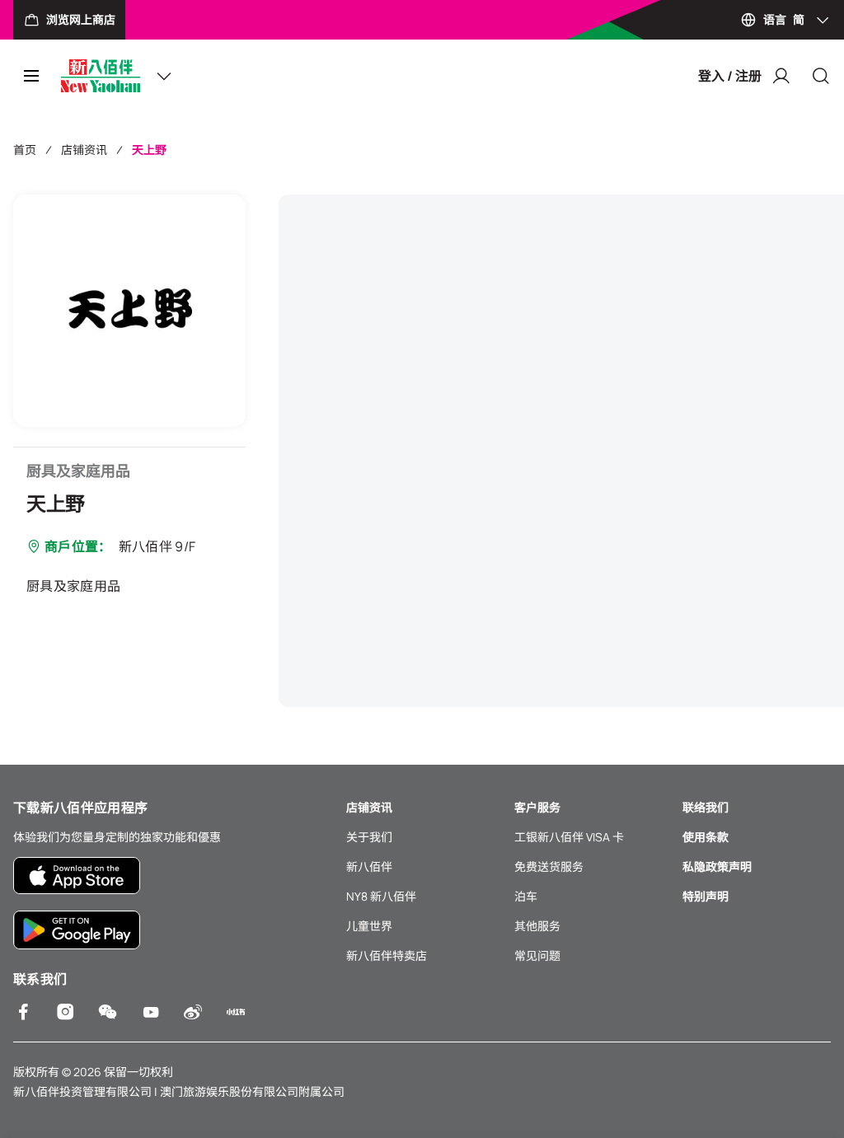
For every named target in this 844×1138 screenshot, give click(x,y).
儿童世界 (369, 926)
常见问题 (537, 955)
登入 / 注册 (730, 76)
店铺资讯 (84, 149)
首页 (24, 149)
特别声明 (705, 896)
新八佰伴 (369, 866)
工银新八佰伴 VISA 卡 (569, 837)
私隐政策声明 (717, 866)
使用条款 (705, 837)
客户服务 (537, 807)
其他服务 (537, 926)
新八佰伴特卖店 (386, 955)
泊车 (525, 896)
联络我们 (705, 807)
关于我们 (369, 837)
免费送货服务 (549, 866)
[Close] (821, 76)
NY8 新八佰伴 (381, 896)
